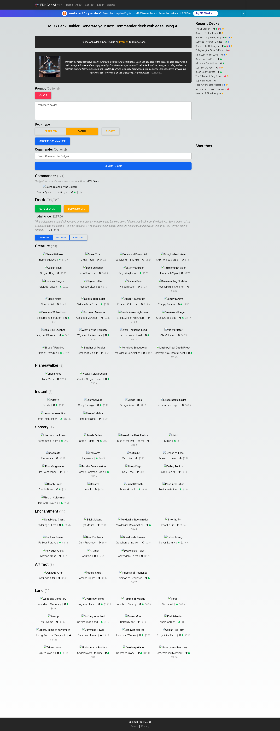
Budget (110, 131)
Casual (82, 131)
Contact (89, 4)
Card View (44, 238)
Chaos (43, 95)
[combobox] (113, 156)
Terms (134, 726)
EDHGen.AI (48, 5)
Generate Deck (113, 166)
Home (69, 4)
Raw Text (78, 238)
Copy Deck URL (76, 209)
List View (61, 238)
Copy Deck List (48, 209)
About (79, 4)
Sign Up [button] (111, 4)
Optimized (51, 131)
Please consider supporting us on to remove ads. (113, 42)
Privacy (145, 726)
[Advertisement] (220, 119)
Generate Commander (52, 141)
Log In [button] (100, 4)
